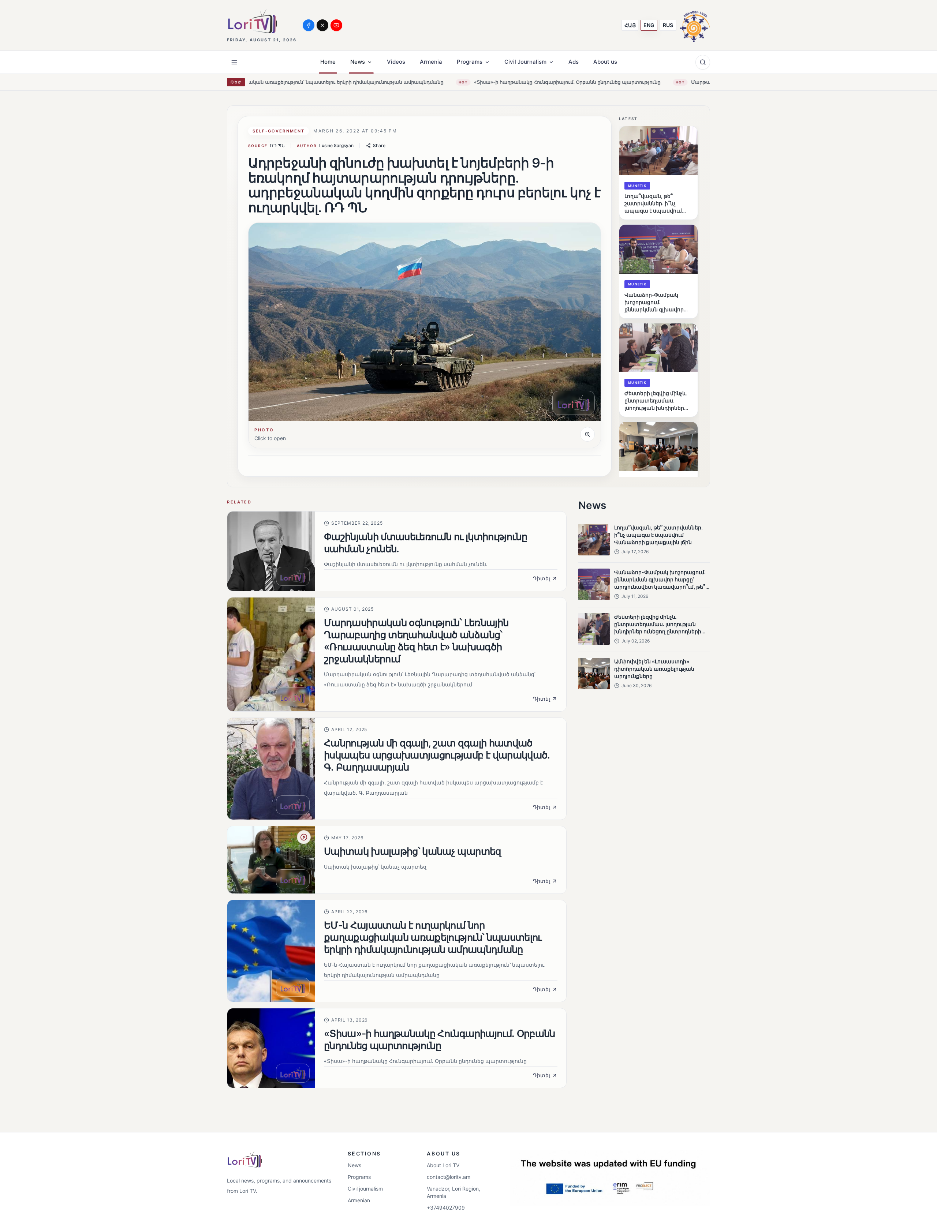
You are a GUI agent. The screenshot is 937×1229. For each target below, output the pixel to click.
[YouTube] (336, 25)
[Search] (702, 62)
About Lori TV (443, 1165)
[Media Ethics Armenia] (695, 25)
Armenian (359, 1200)
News (354, 1165)
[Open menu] (234, 62)
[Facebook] (308, 25)
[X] (322, 25)
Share (379, 145)
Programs (359, 1177)
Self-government (279, 131)
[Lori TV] (252, 21)
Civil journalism (365, 1188)
